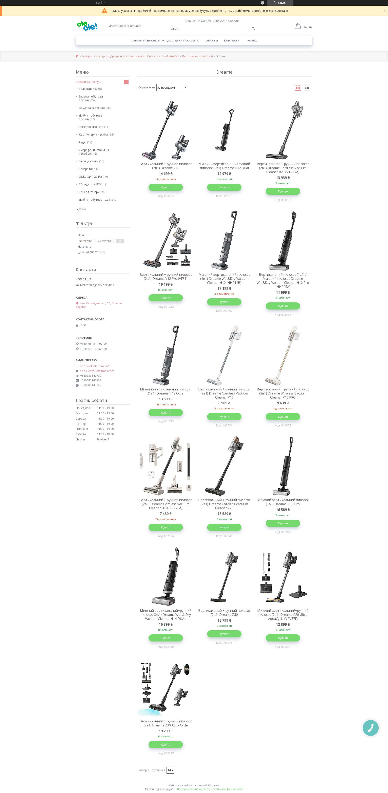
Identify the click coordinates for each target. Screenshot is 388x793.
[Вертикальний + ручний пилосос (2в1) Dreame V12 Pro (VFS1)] (166, 241)
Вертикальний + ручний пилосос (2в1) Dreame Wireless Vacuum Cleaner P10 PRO (283, 393)
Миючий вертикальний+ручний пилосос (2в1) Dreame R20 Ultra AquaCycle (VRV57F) (283, 615)
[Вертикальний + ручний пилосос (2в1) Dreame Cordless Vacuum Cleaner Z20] (224, 466)
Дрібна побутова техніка (127, 56)
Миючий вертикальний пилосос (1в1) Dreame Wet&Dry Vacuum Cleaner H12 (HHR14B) (224, 278)
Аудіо (82, 142)
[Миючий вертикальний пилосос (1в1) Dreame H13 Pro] (283, 466)
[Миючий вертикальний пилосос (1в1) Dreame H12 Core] (166, 355)
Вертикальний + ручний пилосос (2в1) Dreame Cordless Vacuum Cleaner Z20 (224, 504)
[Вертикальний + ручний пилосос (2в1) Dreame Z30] (224, 577)
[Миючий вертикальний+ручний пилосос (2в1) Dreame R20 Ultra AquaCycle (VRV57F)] (283, 577)
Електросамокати (91, 127)
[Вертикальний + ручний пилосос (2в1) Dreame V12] (166, 130)
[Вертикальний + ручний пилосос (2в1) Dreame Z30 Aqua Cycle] (166, 687)
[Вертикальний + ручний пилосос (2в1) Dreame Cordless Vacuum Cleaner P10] (224, 355)
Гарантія (211, 40)
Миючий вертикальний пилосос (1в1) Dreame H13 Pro (283, 502)
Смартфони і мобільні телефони (94, 151)
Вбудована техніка (92, 108)
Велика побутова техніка (91, 98)
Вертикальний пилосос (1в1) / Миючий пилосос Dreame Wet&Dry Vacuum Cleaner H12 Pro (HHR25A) (283, 280)
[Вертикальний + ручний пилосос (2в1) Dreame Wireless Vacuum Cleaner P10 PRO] (283, 355)
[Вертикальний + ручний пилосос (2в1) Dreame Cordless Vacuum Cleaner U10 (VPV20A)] (166, 466)
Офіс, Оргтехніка (90, 176)
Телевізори (86, 89)
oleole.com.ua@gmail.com (97, 371)
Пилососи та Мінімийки (163, 56)
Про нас (251, 40)
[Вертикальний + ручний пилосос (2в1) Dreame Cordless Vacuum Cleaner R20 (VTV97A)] (283, 130)
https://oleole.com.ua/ (94, 366)
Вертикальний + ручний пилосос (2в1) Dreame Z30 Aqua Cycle (166, 723)
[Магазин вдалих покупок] (87, 26)
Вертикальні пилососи (197, 56)
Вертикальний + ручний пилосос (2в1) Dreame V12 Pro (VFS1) (166, 276)
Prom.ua (214, 785)
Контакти (231, 40)
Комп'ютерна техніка (93, 134)
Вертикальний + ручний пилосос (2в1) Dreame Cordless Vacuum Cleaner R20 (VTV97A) (283, 168)
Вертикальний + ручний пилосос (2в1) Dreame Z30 (224, 613)
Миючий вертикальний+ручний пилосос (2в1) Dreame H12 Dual (224, 166)
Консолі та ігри (89, 192)
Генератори (87, 169)
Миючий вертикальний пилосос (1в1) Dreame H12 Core (165, 391)
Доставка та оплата (183, 40)
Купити (166, 187)
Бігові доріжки (88, 161)
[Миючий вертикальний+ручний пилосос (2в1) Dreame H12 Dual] (224, 130)
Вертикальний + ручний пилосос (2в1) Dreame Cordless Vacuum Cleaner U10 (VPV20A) (166, 504)
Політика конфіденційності (227, 789)
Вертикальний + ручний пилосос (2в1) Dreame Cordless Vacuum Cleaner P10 (224, 393)
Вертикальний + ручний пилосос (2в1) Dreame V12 (166, 166)
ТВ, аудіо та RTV (90, 184)
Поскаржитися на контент (192, 789)
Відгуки (81, 209)
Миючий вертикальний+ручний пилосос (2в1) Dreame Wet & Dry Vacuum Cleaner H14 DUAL (165, 615)
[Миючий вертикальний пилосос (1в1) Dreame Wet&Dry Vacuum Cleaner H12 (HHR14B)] (224, 241)
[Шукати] (253, 28)
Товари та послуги (145, 40)
